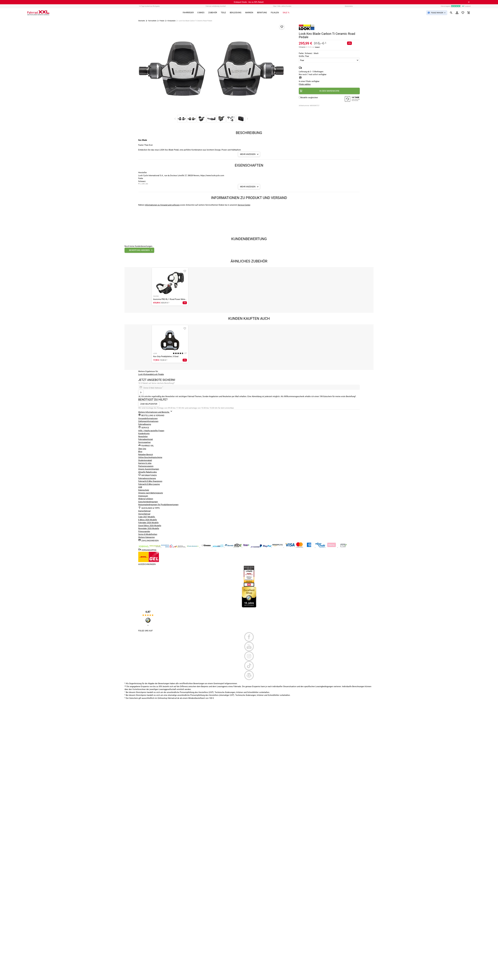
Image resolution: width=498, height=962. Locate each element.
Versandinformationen (148, 418)
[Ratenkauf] (320, 547)
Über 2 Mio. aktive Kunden (282, 6)
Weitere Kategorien (146, 537)
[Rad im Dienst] (229, 547)
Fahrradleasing (144, 424)
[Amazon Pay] (278, 547)
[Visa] (290, 547)
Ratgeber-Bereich (145, 454)
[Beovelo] (238, 547)
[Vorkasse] (344, 547)
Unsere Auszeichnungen (148, 469)
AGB (140, 487)
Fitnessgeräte (144, 531)
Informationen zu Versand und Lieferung (162, 205)
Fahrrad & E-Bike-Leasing (149, 484)
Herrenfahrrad (144, 514)
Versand (317, 47)
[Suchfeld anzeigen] (451, 13)
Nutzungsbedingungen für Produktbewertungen (158, 504)
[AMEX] (309, 547)
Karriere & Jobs (144, 463)
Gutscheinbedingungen (148, 502)
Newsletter (143, 436)
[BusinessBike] (167, 547)
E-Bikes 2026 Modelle (147, 520)
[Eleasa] (206, 547)
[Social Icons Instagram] (249, 656)
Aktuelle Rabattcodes (147, 472)
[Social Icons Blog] (249, 675)
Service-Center (244, 205)
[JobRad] (143, 547)
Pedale (162, 21)
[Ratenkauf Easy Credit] (332, 547)
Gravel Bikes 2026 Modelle (149, 525)
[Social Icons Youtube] (249, 646)
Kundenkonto (144, 433)
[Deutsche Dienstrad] (180, 547)
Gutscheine (349, 6)
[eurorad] (255, 547)
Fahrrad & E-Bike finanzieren (150, 481)
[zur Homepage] (38, 12)
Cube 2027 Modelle (146, 517)
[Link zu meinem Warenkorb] (468, 12)
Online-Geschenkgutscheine (150, 457)
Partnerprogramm (145, 466)
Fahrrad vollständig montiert (216, 6)
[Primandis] (218, 547)
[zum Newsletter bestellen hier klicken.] (140, 392)
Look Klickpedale (145, 374)
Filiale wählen (305, 84)
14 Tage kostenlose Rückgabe (149, 6)
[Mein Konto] (457, 13)
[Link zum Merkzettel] (463, 13)
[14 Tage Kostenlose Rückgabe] (352, 99)
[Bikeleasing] (155, 547)
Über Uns (142, 449)
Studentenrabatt (145, 460)
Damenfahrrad (144, 511)
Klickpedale (171, 21)
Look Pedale (158, 374)
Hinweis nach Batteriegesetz (150, 493)
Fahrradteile (152, 21)
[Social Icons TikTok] (249, 666)
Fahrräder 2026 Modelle (148, 522)
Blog (140, 451)
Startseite (141, 21)
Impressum (143, 496)
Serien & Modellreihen (147, 534)
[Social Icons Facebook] (249, 637)
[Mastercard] (299, 547)
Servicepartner (144, 442)
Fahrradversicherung (147, 478)
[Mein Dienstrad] (193, 547)
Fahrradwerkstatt (145, 439)
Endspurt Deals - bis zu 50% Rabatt (249, 2)
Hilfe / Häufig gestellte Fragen (151, 431)
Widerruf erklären (145, 499)
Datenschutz (143, 490)
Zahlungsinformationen (148, 421)
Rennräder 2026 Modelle (148, 528)
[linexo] (246, 547)
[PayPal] (266, 547)
